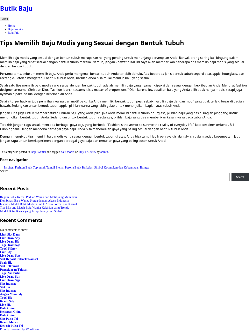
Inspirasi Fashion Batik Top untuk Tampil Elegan (32, 167)
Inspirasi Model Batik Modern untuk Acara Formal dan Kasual (38, 204)
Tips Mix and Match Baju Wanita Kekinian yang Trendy (34, 207)
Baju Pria (13, 32)
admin (104, 152)
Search (4, 171)
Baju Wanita (15, 29)
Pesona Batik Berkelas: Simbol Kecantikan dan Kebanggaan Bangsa (109, 167)
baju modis (67, 152)
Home (11, 25)
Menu (5, 18)
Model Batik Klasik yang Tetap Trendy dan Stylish (31, 211)
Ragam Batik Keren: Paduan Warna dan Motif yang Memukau (38, 197)
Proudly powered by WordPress (19, 329)
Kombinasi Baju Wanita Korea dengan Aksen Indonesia (34, 200)
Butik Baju (16, 8)
